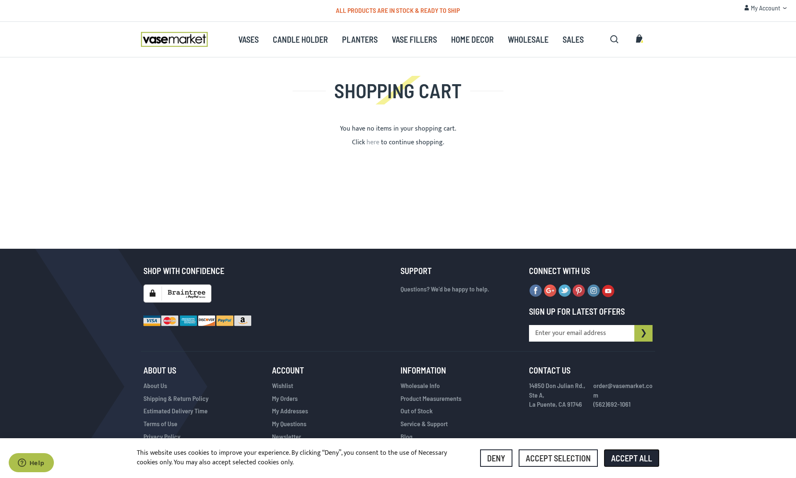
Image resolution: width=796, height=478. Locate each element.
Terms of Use (160, 423)
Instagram (593, 291)
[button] (765, 8)
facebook (535, 291)
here (372, 142)
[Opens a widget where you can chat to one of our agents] (31, 463)
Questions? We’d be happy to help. (444, 289)
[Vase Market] (174, 39)
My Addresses (290, 411)
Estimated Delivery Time (175, 411)
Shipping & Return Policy (176, 398)
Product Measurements (430, 398)
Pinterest (579, 291)
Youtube (608, 291)
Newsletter (286, 436)
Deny (496, 458)
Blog (406, 436)
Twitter (564, 291)
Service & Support (424, 423)
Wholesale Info (420, 385)
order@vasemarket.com (623, 390)
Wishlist (282, 385)
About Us (155, 385)
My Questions (289, 423)
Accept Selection (558, 458)
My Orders (285, 398)
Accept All (631, 458)
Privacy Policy (161, 436)
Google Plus (550, 291)
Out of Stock (416, 411)
